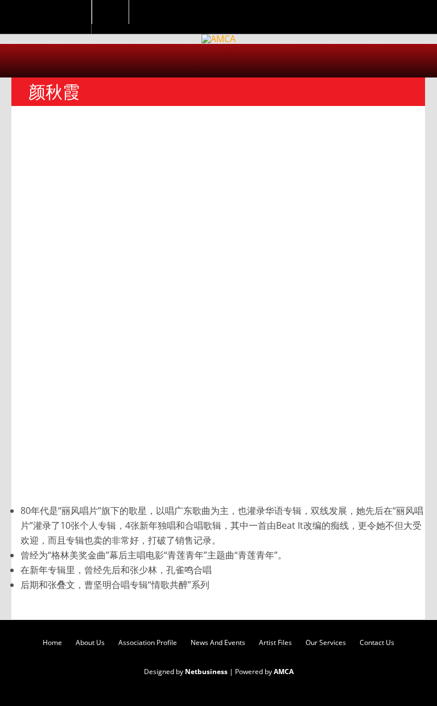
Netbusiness (206, 671)
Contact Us (377, 642)
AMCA (284, 671)
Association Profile (147, 642)
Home (52, 642)
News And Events (218, 642)
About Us (90, 642)
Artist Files (275, 642)
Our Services (326, 642)
